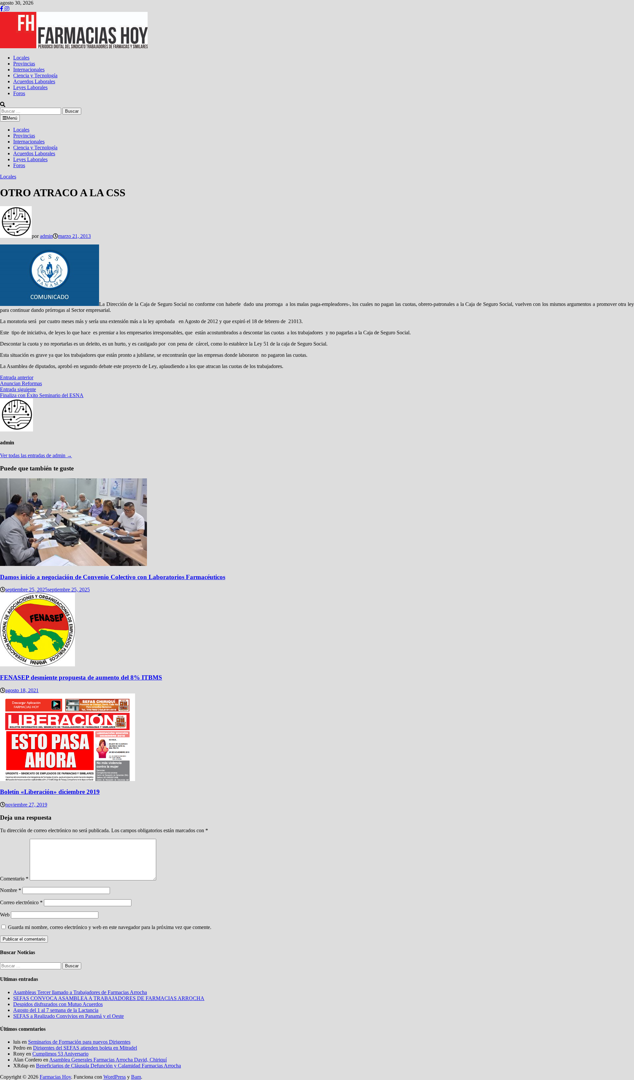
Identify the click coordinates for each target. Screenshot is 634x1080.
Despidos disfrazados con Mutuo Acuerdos (58, 1004)
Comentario (14, 878)
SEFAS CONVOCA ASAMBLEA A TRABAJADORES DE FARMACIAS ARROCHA (108, 998)
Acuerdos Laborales (34, 81)
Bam (136, 1077)
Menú (12, 118)
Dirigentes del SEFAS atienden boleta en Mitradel (85, 1048)
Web (5, 914)
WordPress (114, 1077)
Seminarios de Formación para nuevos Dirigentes (79, 1042)
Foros (19, 93)
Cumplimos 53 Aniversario (60, 1054)
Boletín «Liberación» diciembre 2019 (50, 791)
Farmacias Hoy (55, 1077)
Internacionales (29, 69)
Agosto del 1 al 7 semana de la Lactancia (55, 1010)
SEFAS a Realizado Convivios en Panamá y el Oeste (68, 1016)
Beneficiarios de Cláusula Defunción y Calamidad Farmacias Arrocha (108, 1065)
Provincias (24, 63)
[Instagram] (7, 9)
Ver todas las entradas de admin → (36, 455)
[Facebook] (2, 9)
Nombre (10, 890)
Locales (21, 57)
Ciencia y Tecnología (35, 75)
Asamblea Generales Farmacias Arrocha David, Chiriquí (108, 1059)
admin (46, 236)
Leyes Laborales (30, 87)
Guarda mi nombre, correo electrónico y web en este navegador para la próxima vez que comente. (109, 927)
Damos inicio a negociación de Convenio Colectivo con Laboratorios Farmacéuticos (112, 577)
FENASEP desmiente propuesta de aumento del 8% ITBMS (81, 677)
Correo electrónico (21, 902)
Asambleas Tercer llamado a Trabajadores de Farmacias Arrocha (80, 992)
